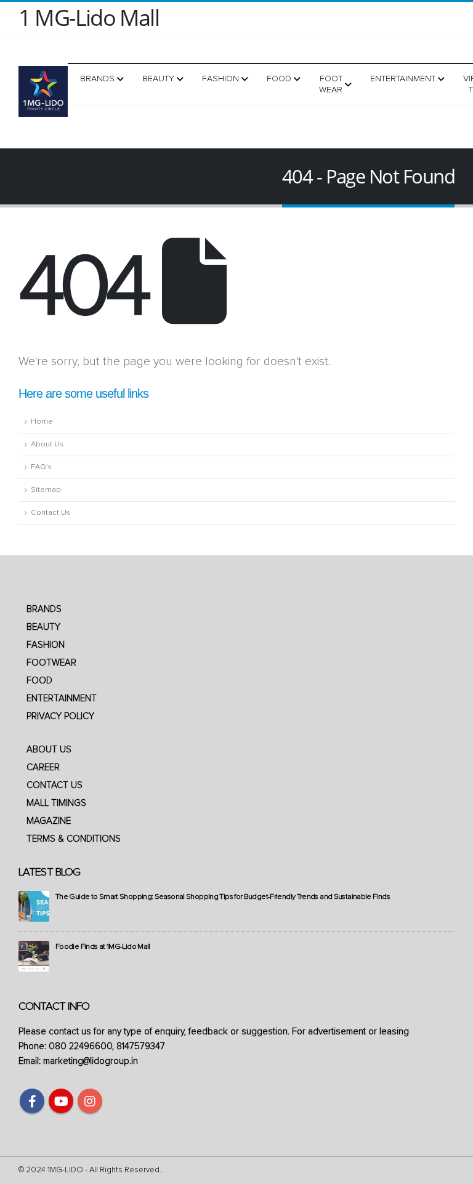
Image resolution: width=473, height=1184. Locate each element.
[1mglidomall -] (43, 91)
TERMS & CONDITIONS (73, 839)
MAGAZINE (48, 821)
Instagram (90, 1101)
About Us (47, 444)
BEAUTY (43, 627)
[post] (33, 906)
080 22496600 (80, 1046)
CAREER (43, 767)
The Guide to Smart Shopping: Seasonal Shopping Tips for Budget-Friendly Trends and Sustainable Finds (222, 897)
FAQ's (41, 467)
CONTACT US (54, 785)
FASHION (45, 645)
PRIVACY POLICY (60, 716)
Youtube (61, 1101)
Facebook (32, 1101)
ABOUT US (48, 749)
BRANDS (44, 609)
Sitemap (46, 490)
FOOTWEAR (51, 662)
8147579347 (140, 1046)
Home (42, 421)
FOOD (39, 680)
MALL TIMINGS (56, 803)
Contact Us (50, 513)
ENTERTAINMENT (61, 698)
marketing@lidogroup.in (90, 1061)
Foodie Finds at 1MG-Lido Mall (102, 947)
